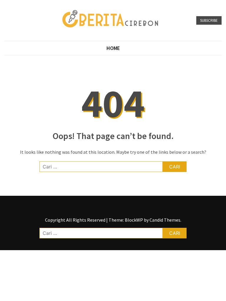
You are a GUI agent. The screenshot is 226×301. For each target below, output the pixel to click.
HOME (113, 48)
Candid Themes (164, 220)
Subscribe (209, 20)
